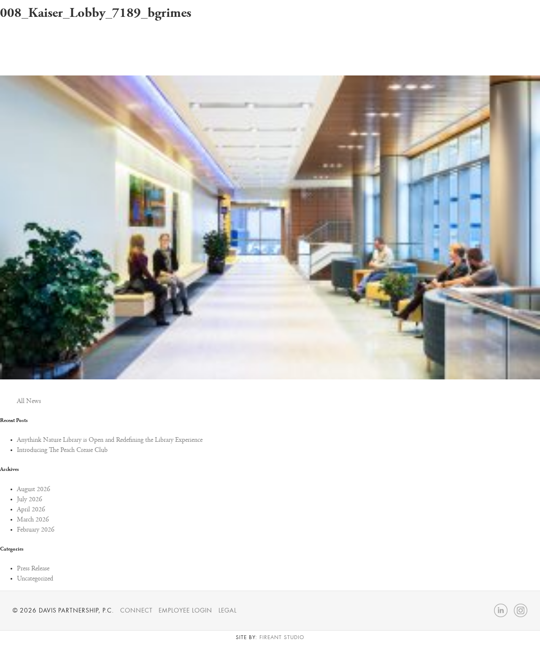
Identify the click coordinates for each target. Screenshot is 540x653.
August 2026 (33, 489)
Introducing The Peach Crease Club (62, 450)
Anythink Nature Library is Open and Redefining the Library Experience (109, 440)
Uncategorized (35, 578)
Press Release (33, 568)
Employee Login (185, 610)
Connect (136, 610)
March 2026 (33, 519)
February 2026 (35, 530)
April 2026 (31, 509)
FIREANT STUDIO (281, 637)
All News (29, 401)
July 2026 (29, 499)
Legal (228, 610)
